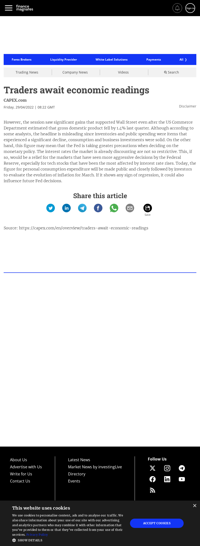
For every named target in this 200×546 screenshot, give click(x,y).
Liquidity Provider (63, 59)
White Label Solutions (112, 59)
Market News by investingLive (95, 467)
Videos (123, 72)
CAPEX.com (15, 100)
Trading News (27, 72)
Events (74, 481)
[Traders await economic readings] (51, 208)
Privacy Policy (37, 534)
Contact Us (20, 481)
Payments (153, 59)
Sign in (190, 8)
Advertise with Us (26, 467)
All (181, 59)
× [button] (194, 506)
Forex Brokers (21, 59)
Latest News (79, 459)
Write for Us (21, 474)
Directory (76, 474)
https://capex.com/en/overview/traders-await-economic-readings (83, 227)
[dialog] (100, 523)
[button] (68, 539)
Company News (75, 72)
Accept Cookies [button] (157, 523)
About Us (18, 459)
